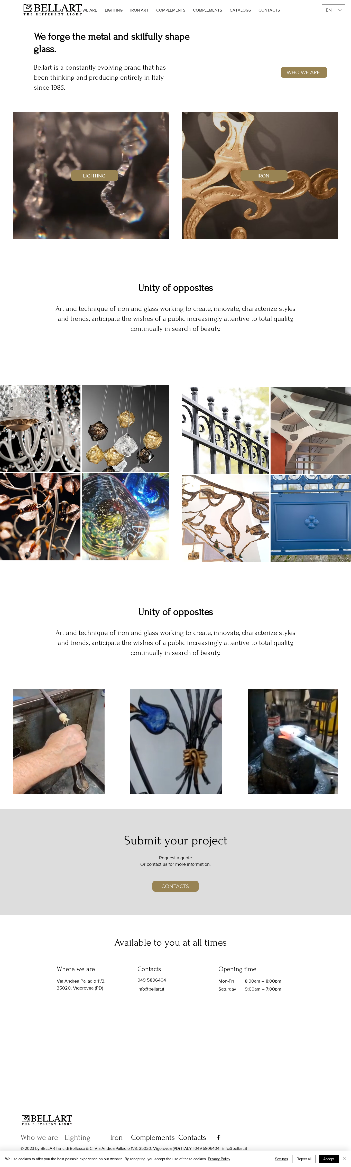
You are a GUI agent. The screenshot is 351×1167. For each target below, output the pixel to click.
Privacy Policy (219, 1158)
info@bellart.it (150, 989)
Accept (328, 1158)
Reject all (304, 1158)
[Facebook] (218, 1137)
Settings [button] (281, 1158)
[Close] (345, 1159)
